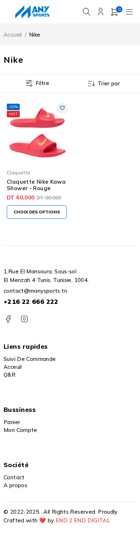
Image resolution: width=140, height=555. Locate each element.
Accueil (13, 34)
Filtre (42, 83)
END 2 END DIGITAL (83, 520)
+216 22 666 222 (31, 301)
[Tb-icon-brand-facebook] (8, 319)
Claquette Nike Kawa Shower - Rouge (36, 185)
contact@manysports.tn (35, 290)
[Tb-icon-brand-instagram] (24, 319)
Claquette (18, 172)
